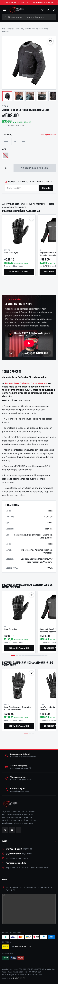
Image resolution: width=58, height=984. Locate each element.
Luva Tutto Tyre (11, 253)
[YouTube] (12, 830)
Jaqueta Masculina (15, 29)
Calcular (46, 188)
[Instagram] (5, 830)
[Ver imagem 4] (42, 96)
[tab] (13, 655)
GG (23, 141)
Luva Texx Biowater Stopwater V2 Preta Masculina (17, 708)
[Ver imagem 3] (30, 96)
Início (4, 29)
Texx (5, 106)
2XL (6, 141)
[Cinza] (5, 156)
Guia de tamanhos (48, 135)
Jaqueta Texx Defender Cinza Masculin (26, 383)
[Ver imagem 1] (7, 96)
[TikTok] (18, 830)
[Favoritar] (51, 41)
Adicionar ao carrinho (34, 168)
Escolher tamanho (19, 271)
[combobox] (29, 17)
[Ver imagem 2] (19, 96)
